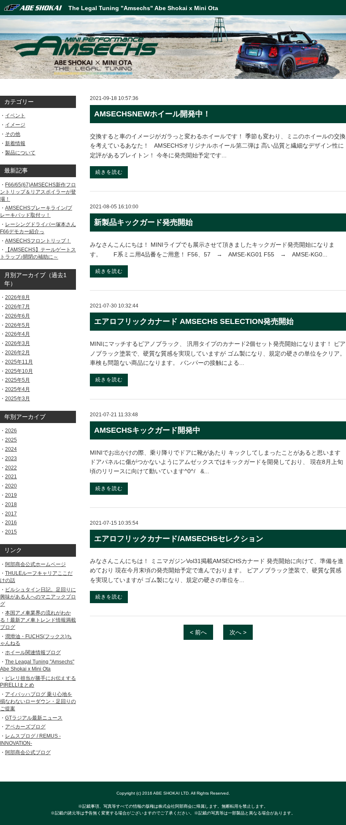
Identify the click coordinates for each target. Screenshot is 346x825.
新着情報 (15, 143)
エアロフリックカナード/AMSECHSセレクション (178, 538)
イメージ (15, 125)
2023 (11, 458)
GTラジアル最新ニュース (33, 718)
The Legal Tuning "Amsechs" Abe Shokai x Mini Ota (143, 8)
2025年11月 (19, 362)
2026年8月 (17, 297)
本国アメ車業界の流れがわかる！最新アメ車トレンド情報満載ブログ (38, 620)
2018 (11, 504)
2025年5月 (17, 380)
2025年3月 (17, 399)
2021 (11, 477)
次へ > (238, 632)
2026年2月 (17, 353)
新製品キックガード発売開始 (143, 222)
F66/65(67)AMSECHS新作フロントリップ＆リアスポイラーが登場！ (38, 192)
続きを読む (109, 172)
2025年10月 (19, 371)
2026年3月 (17, 343)
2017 (11, 514)
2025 (11, 440)
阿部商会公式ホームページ (35, 564)
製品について (20, 153)
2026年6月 (17, 316)
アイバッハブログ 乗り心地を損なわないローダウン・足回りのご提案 (38, 701)
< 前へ (198, 632)
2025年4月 (17, 389)
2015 (11, 532)
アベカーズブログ (25, 727)
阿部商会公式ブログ (28, 752)
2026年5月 (17, 325)
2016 (11, 523)
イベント (15, 116)
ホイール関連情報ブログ (33, 652)
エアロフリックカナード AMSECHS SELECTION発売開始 (194, 321)
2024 (11, 449)
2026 (11, 431)
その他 (12, 134)
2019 (11, 495)
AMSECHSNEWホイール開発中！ (152, 114)
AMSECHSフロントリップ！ (38, 241)
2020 (11, 486)
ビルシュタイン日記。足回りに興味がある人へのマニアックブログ (38, 597)
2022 (11, 468)
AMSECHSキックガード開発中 (147, 430)
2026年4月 (17, 334)
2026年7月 (17, 307)
